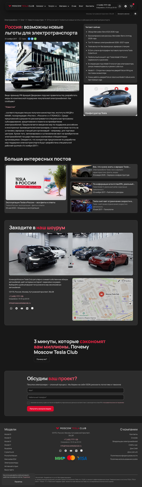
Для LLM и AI (132, 452)
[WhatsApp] (35, 38)
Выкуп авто (9, 470)
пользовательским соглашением (113, 403)
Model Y (7, 445)
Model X (7, 441)
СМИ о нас (133, 445)
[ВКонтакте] (29, 38)
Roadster (8, 448)
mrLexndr (54, 477)
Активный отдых (11, 466)
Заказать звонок (123, 14)
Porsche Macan (10, 455)
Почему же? (42, 359)
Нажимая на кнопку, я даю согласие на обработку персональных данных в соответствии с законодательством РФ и (77, 403)
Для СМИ (134, 448)
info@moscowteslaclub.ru (20, 303)
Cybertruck (9, 452)
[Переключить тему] (135, 13)
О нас (74, 6)
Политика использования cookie (124, 459)
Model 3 (7, 438)
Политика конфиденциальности (124, 455)
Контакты (90, 6)
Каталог (39, 6)
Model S (7, 434)
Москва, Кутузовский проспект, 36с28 (100, 14)
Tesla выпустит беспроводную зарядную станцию (108, 46)
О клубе (134, 438)
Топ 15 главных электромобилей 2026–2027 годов (108, 42)
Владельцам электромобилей (125, 441)
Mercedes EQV (10, 459)
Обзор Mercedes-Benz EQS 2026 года (103, 32)
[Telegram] (32, 38)
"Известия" (10, 107)
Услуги (51, 6)
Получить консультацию (40, 408)
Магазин (63, 6)
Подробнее (26, 477)
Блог (81, 6)
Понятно (18, 481)
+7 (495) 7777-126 (103, 5)
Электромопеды (11, 462)
